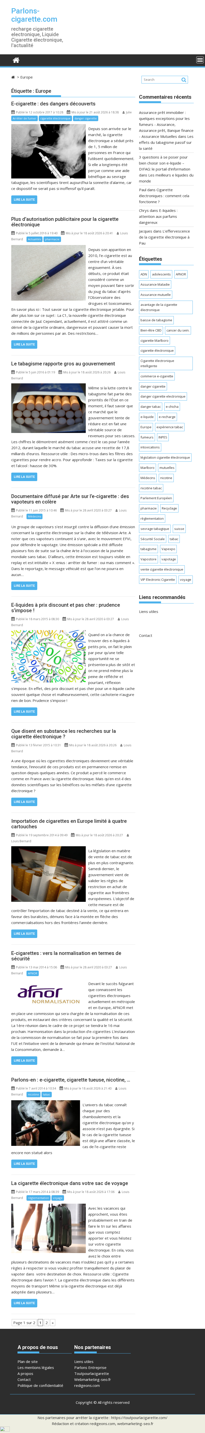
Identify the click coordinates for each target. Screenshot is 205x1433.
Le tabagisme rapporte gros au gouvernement (63, 364)
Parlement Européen (156, 498)
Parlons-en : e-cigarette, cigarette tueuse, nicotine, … (70, 1080)
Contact (145, 635)
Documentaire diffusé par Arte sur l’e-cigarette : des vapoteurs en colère (70, 499)
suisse (179, 528)
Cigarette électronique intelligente (157, 363)
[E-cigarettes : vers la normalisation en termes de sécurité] (48, 982)
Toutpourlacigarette (91, 1373)
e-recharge (167, 417)
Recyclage (169, 508)
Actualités (34, 239)
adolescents (161, 274)
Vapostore (148, 559)
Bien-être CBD (151, 330)
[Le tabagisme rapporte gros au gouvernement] (48, 386)
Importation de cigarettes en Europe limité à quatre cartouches (69, 824)
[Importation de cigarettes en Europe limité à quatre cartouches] (48, 849)
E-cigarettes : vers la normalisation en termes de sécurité (66, 956)
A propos (25, 1373)
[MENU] (200, 59)
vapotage (169, 559)
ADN (143, 274)
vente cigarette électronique (161, 569)
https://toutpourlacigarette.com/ (139, 1417)
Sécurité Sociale (152, 539)
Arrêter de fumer (24, 118)
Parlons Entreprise (90, 1367)
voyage (57, 1198)
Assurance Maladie (155, 284)
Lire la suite (24, 199)
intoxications (150, 447)
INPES (162, 437)
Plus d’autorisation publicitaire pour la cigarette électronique (64, 222)
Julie (129, 112)
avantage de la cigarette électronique (158, 307)
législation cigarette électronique (165, 457)
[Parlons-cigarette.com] (16, 59)
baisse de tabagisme (156, 320)
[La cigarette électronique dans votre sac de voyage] (48, 1206)
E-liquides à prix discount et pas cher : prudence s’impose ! (65, 607)
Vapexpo (168, 549)
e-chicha (172, 406)
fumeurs (147, 437)
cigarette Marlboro (154, 340)
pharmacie (52, 239)
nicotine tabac (151, 488)
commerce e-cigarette (156, 376)
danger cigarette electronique (163, 396)
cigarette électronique (55, 118)
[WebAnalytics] (5, 1430)
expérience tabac (169, 427)
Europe (146, 427)
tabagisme (148, 549)
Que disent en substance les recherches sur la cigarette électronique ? (63, 734)
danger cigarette (85, 118)
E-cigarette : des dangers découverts (53, 104)
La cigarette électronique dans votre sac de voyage (69, 1183)
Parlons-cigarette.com (34, 14)
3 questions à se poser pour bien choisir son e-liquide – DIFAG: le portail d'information (164, 163)
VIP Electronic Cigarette (157, 579)
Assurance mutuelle (155, 294)
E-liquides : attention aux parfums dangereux (158, 216)
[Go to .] (13, 77)
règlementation (38, 1198)
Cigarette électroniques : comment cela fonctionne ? (164, 195)
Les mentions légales (36, 1367)
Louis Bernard (21, 841)
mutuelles (167, 467)
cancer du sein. (178, 330)
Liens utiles (148, 611)
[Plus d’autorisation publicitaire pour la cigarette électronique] (48, 248)
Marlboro (147, 467)
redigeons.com (87, 1385)
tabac (46, 1094)
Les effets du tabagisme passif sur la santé (166, 142)
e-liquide (147, 417)
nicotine (33, 1094)
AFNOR (32, 973)
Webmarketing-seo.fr (92, 1379)
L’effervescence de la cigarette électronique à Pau (164, 237)
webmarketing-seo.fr (135, 1423)
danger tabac (150, 406)
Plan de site (28, 1361)
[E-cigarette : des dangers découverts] (48, 127)
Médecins (34, 516)
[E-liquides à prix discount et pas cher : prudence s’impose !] (48, 633)
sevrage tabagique (154, 528)
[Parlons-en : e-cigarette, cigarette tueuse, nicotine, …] (45, 1103)
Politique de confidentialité (40, 1385)
